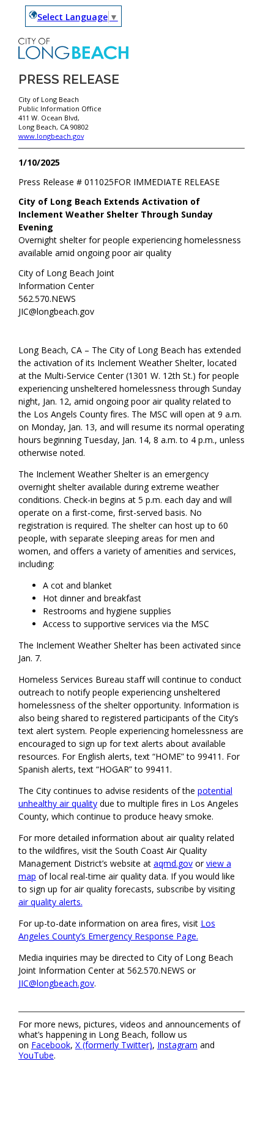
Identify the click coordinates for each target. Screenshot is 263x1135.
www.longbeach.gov (51, 136)
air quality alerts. (50, 902)
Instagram (177, 1045)
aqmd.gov (173, 863)
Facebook (50, 1045)
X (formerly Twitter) (113, 1045)
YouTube (36, 1055)
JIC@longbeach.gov (56, 983)
